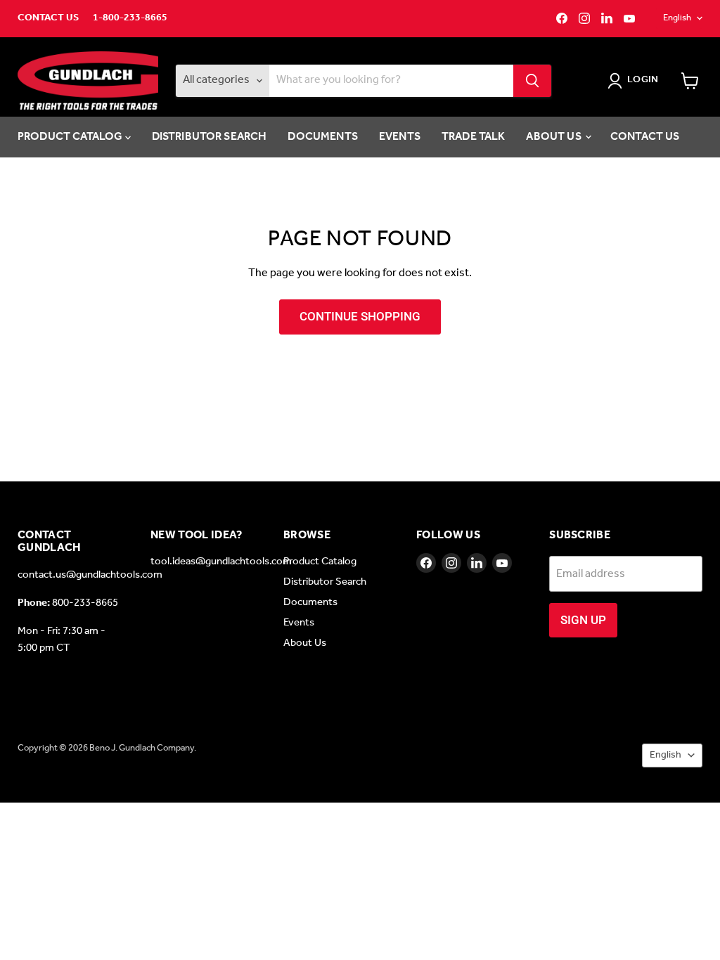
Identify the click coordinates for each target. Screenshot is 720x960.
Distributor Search (209, 137)
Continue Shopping (360, 316)
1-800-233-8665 (130, 18)
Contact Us (48, 18)
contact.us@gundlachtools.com (90, 575)
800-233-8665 (85, 603)
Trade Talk (474, 137)
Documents (322, 137)
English (677, 18)
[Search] (532, 81)
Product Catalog (71, 137)
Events (399, 137)
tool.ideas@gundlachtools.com (221, 561)
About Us (554, 137)
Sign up (583, 620)
